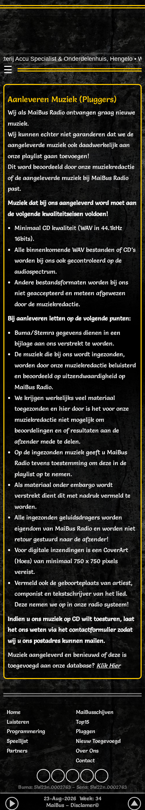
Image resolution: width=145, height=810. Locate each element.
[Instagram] (58, 775)
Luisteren (18, 721)
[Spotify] (87, 775)
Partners (17, 750)
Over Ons (87, 750)
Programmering (26, 731)
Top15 (82, 721)
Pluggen (85, 731)
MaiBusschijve (93, 712)
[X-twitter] (72, 775)
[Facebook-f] (43, 775)
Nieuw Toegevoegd (98, 740)
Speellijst (17, 740)
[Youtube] (101, 775)
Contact (85, 760)
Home (14, 712)
